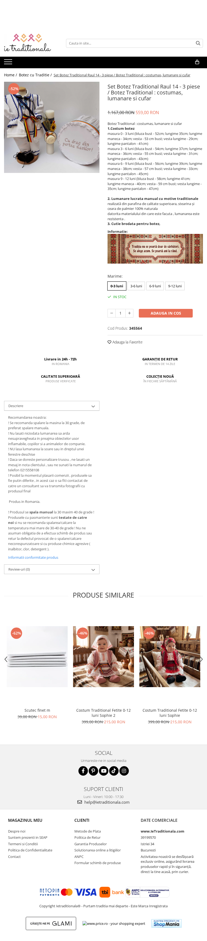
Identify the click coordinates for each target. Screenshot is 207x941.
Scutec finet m (37, 710)
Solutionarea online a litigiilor (97, 850)
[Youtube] (103, 771)
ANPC (79, 856)
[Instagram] (124, 771)
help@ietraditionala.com (106, 802)
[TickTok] (114, 771)
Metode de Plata (87, 831)
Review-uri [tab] (19, 569)
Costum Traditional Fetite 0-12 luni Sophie (170, 713)
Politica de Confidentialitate (30, 850)
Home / (11, 74)
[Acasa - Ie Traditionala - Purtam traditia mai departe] (31, 43)
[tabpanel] (51, 127)
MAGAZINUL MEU (25, 820)
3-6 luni (136, 286)
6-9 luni (155, 286)
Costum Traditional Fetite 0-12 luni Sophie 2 (103, 713)
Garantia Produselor (90, 843)
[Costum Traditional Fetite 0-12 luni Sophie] (169, 656)
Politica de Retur (87, 837)
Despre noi (16, 831)
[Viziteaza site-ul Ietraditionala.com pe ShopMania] (166, 923)
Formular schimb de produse (97, 862)
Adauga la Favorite (127, 342)
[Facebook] (83, 771)
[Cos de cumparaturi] (197, 62)
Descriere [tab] (15, 405)
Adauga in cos (166, 313)
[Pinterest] (93, 771)
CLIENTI (81, 820)
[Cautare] (198, 43)
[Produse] (8, 63)
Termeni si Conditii (23, 843)
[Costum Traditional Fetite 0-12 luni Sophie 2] (103, 656)
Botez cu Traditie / (36, 74)
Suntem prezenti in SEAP (27, 837)
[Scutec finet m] (37, 656)
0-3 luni (117, 286)
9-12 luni (175, 286)
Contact (14, 856)
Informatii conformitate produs (33, 557)
